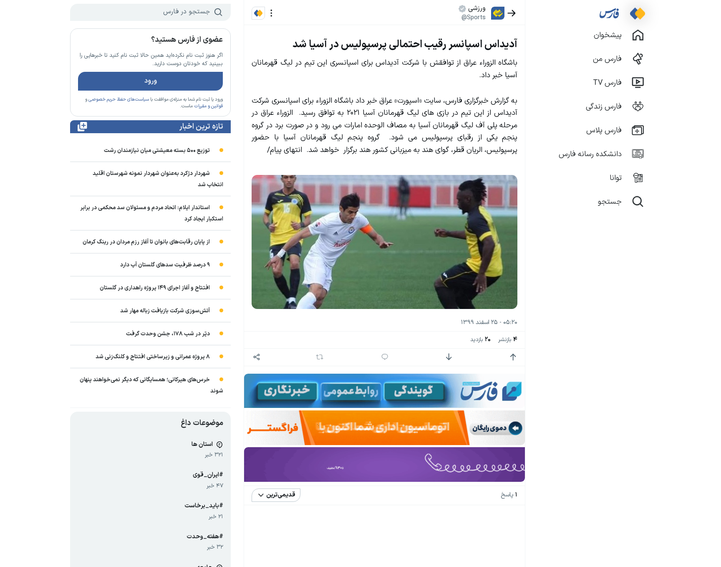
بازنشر (507, 339)
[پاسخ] (385, 357)
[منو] (271, 13)
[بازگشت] (511, 13)
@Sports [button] (473, 17)
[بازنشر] (319, 357)
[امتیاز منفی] (449, 357)
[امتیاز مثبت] (513, 357)
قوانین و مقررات (208, 106)
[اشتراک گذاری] (256, 357)
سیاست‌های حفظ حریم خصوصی (118, 99)
